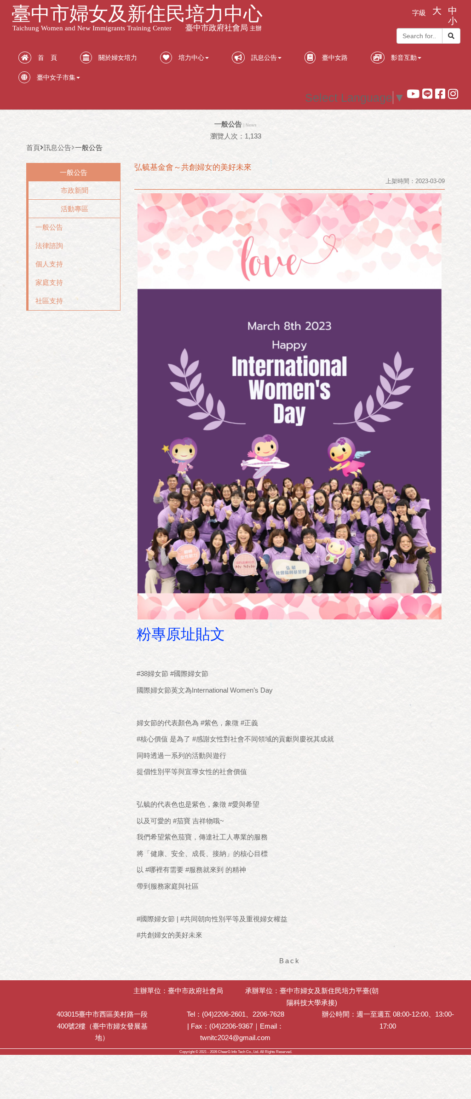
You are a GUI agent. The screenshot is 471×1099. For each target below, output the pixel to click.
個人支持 (49, 264)
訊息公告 (57, 147)
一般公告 (49, 227)
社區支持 (49, 301)
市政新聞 (74, 190)
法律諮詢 (49, 245)
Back (289, 961)
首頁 (33, 147)
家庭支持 (49, 282)
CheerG (224, 1052)
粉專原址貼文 (181, 634)
